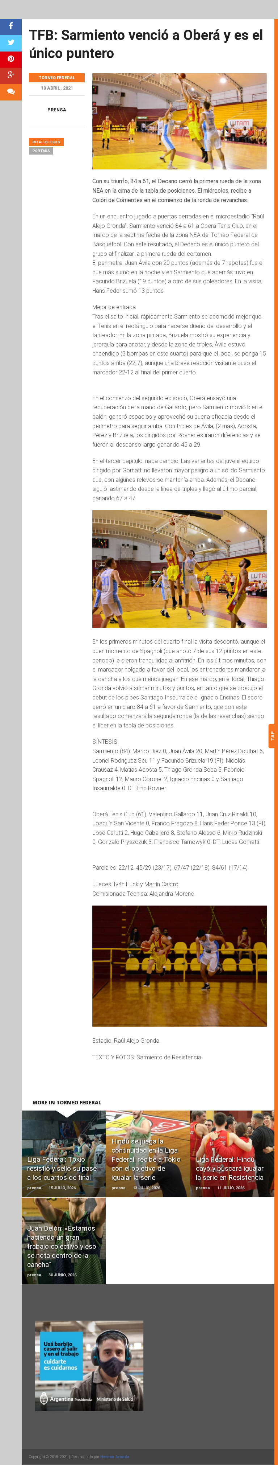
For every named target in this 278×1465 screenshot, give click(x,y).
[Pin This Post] (11, 60)
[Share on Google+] (11, 76)
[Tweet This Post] (11, 43)
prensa (56, 109)
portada (41, 151)
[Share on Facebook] (11, 27)
